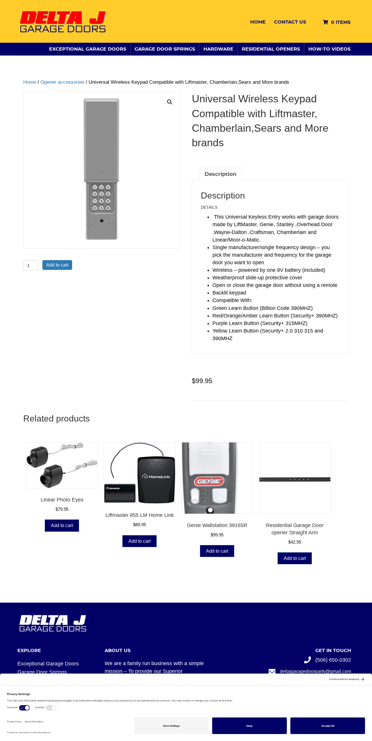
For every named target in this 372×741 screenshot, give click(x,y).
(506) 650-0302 (333, 660)
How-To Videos (329, 49)
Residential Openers (271, 49)
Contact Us (290, 22)
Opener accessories (62, 82)
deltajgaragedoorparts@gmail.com (315, 671)
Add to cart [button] (62, 525)
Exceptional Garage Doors (87, 49)
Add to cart (57, 265)
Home (258, 22)
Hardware (218, 49)
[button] (169, 102)
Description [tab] (220, 174)
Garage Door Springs (165, 49)
